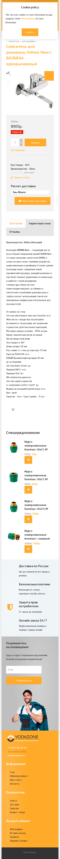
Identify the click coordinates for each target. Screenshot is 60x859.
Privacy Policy (28, 18)
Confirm (30, 32)
